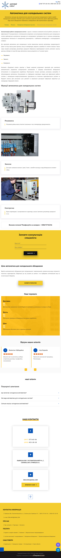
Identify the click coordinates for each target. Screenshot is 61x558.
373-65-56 (45, 3)
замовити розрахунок (30, 283)
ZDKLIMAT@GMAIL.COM (30, 480)
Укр (57, 2)
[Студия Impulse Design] (38, 555)
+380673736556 (46, 225)
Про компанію (8, 525)
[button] (26, 369)
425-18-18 (55, 3)
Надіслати (30, 253)
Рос (59, 2)
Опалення (21, 532)
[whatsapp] (58, 545)
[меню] (2, 549)
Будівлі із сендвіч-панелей (11, 532)
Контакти (22, 525)
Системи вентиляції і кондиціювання (13, 536)
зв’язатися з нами (30, 485)
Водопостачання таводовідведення (35, 532)
